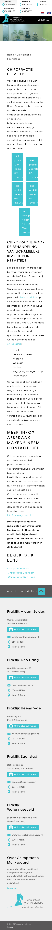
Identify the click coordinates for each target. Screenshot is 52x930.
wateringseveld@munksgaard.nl (27, 835)
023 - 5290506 (19, 739)
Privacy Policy (12, 927)
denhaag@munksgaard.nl (24, 685)
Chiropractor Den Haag (21, 577)
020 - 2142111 (19, 642)
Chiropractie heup (18, 568)
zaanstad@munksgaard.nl (24, 782)
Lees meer (12, 888)
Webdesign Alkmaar (23, 924)
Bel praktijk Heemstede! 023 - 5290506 (18, 194)
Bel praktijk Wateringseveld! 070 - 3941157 (33, 194)
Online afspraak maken (25, 629)
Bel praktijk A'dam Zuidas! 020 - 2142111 (26, 222)
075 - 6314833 (19, 787)
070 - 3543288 (19, 690)
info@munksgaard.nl (19, 515)
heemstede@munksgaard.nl (25, 734)
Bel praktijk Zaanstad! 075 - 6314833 (33, 168)
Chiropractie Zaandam (21, 573)
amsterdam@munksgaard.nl (25, 637)
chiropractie (14, 344)
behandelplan (28, 297)
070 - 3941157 (19, 840)
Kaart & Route (19, 647)
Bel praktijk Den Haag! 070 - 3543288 (18, 167)
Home (10, 54)
